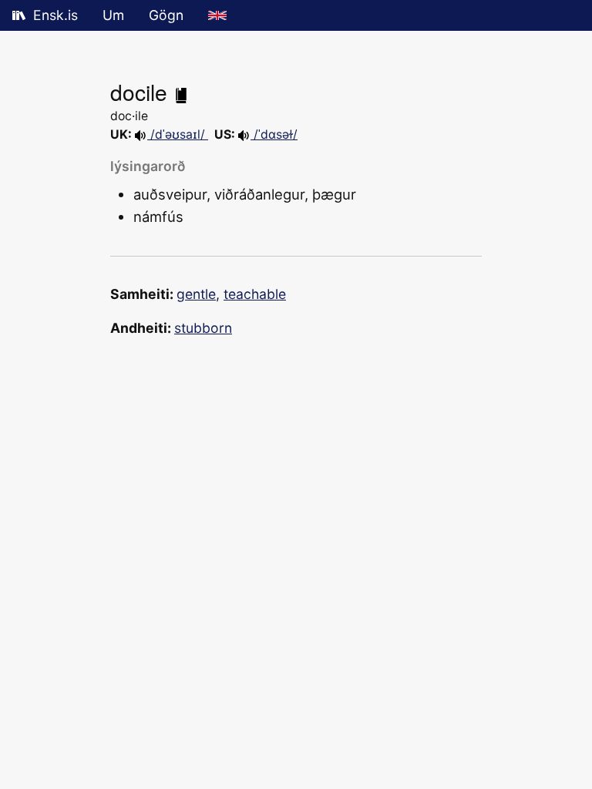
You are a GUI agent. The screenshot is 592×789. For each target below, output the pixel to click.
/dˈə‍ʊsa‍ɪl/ (177, 134)
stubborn (203, 328)
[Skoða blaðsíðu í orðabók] (181, 91)
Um (113, 15)
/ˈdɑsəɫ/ (274, 134)
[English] (217, 15)
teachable (255, 294)
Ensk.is (55, 15)
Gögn (166, 15)
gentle (196, 294)
